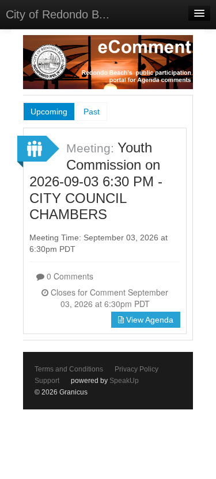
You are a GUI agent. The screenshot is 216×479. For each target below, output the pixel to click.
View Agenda (148, 319)
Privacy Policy (136, 369)
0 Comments (68, 276)
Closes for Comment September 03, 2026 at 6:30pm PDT (108, 297)
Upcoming (49, 111)
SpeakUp (124, 381)
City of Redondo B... (57, 14)
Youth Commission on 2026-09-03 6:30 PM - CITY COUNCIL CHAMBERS (95, 181)
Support (47, 381)
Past (92, 111)
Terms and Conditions (69, 369)
